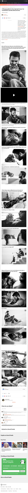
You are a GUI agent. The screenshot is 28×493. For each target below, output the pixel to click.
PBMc (3, 411)
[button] (24, 440)
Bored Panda (3, 484)
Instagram (6, 39)
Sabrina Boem (4, 14)
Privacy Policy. (17, 473)
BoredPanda (4, 1)
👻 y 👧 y (4, 422)
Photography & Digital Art (5, 7)
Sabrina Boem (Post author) (7, 414)
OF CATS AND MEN (20, 26)
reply (6, 413)
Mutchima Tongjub (5, 417)
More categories (5, 468)
